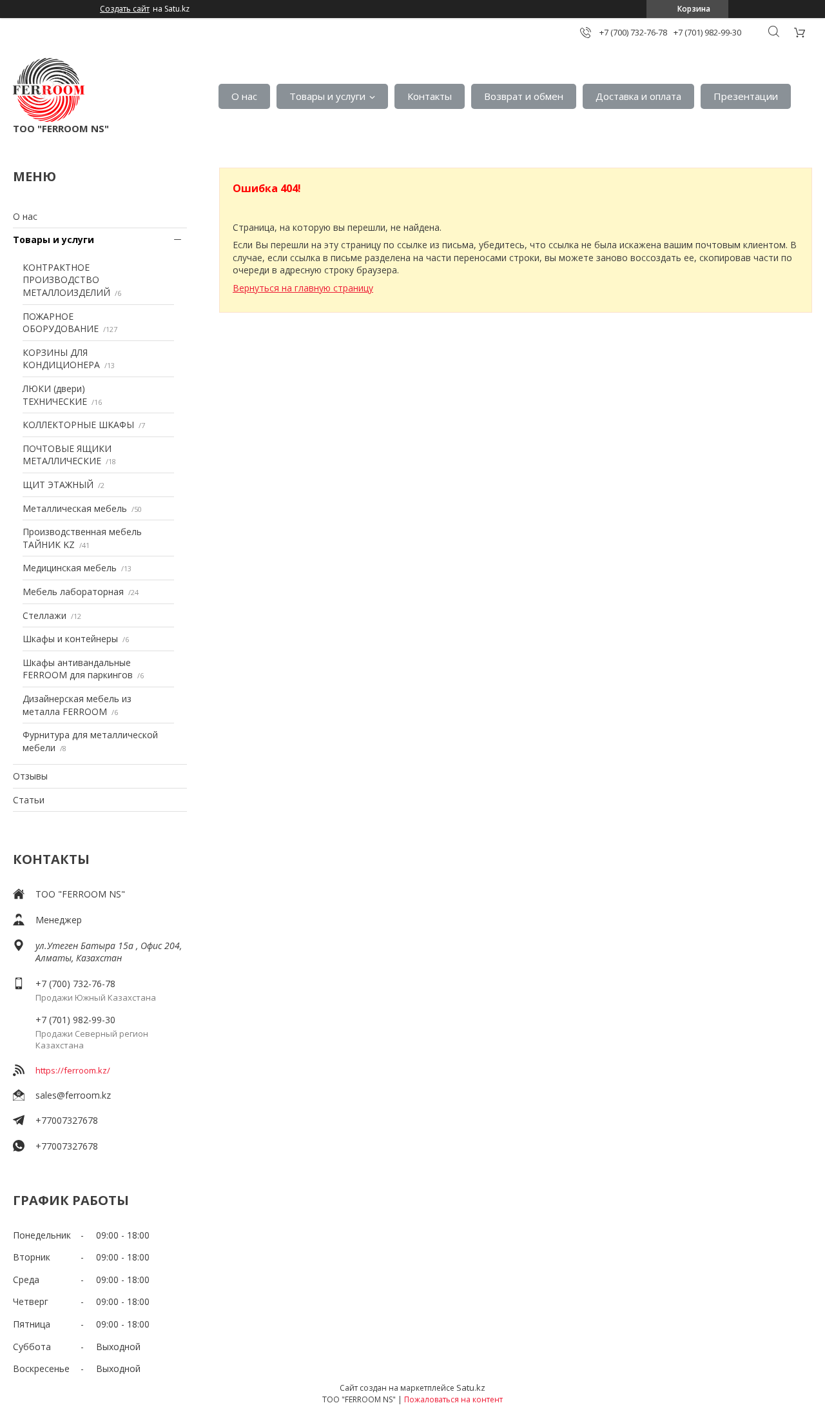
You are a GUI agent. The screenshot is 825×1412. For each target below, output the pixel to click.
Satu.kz (470, 1387)
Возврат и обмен (523, 96)
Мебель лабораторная (73, 591)
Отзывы (30, 776)
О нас (244, 96)
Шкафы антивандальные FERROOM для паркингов (78, 668)
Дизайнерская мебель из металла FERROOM (77, 705)
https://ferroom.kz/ (72, 1070)
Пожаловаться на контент (453, 1399)
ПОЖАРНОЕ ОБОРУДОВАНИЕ (61, 322)
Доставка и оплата (638, 96)
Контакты (429, 96)
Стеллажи (44, 615)
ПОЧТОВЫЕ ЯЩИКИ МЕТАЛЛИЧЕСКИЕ (67, 454)
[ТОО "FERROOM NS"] (48, 90)
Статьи (28, 800)
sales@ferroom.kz (73, 1095)
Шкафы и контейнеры (70, 638)
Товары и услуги (327, 96)
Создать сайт (125, 9)
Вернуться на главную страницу (303, 288)
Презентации (745, 96)
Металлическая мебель (75, 508)
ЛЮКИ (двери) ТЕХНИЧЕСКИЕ (55, 394)
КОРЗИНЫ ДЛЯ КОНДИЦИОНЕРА (61, 358)
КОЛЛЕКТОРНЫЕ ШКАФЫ (78, 424)
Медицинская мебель (70, 568)
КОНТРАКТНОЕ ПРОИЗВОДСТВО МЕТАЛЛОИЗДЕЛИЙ (66, 280)
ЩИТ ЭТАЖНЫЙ (58, 484)
